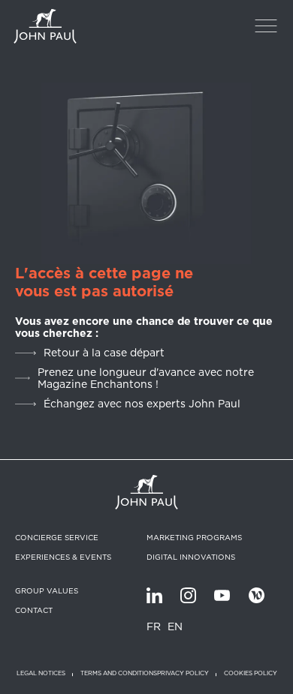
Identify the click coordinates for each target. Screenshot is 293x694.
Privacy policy (183, 673)
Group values (46, 590)
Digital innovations (190, 556)
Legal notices (41, 673)
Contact (34, 609)
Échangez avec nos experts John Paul (142, 404)
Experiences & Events (63, 556)
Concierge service (56, 537)
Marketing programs (194, 537)
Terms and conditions (118, 673)
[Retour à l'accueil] (45, 26)
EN (175, 626)
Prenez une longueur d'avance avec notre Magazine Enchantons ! (146, 378)
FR (153, 626)
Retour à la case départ (104, 353)
